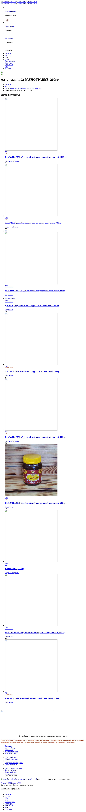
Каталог (8, 55)
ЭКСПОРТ (9, 65)
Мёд (6, 57)
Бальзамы (8, 746)
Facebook (4, 783)
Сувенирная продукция (13, 768)
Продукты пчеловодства (14, 763)
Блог (6, 67)
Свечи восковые (11, 765)
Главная (8, 53)
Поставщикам (10, 61)
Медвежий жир (10, 757)
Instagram (14, 783)
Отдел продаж (9, 26)
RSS (9, 783)
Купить (16, 161)
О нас (7, 59)
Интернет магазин (10, 11)
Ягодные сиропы (11, 774)
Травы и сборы (10, 770)
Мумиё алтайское (11, 759)
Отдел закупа (9, 38)
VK (19, 783)
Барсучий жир (10, 748)
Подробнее (9, 161)
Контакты (8, 68)
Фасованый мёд (10, 772)
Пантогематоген (11, 761)
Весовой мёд (9, 750)
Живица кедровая (11, 752)
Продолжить (15, 789)
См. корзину (5, 789)
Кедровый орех (10, 753)
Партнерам (9, 63)
